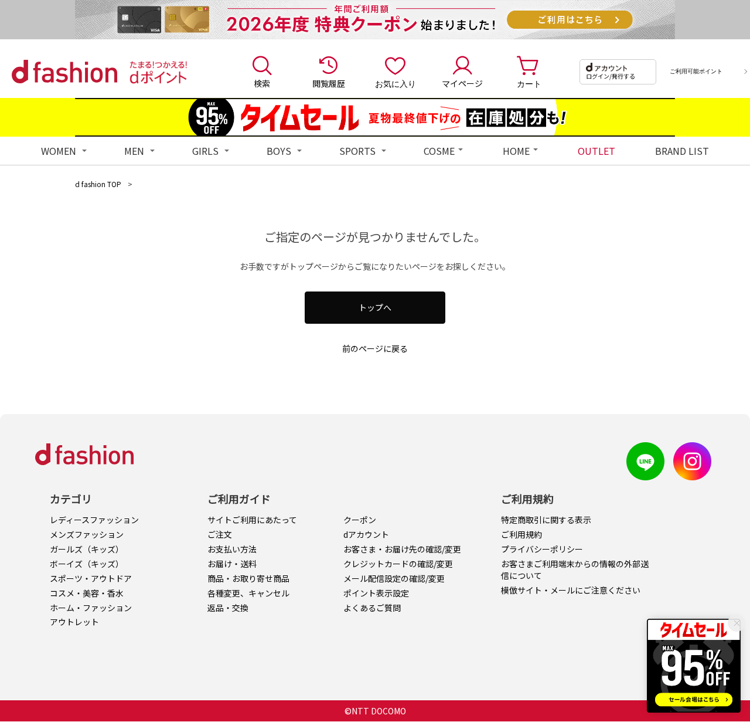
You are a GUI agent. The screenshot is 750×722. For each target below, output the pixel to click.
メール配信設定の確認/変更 (394, 578)
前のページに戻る (375, 348)
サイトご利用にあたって (252, 520)
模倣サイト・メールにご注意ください (570, 590)
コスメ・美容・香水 (87, 593)
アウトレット (74, 622)
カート (529, 83)
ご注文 (219, 534)
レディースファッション (94, 520)
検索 (262, 83)
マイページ (462, 83)
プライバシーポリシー (542, 549)
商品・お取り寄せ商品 (248, 578)
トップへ (375, 307)
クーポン (359, 520)
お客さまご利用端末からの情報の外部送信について (575, 569)
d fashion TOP (98, 184)
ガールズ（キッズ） (87, 549)
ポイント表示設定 (376, 593)
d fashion (64, 71)
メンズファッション (87, 534)
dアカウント (366, 534)
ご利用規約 (521, 534)
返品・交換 (227, 607)
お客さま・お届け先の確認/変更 (402, 549)
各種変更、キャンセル (248, 593)
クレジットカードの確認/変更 (398, 564)
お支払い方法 (232, 549)
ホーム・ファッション (91, 607)
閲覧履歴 (328, 83)
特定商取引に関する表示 (546, 520)
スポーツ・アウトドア (91, 578)
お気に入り (395, 83)
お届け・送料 (232, 564)
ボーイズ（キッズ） (87, 564)
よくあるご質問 (372, 607)
